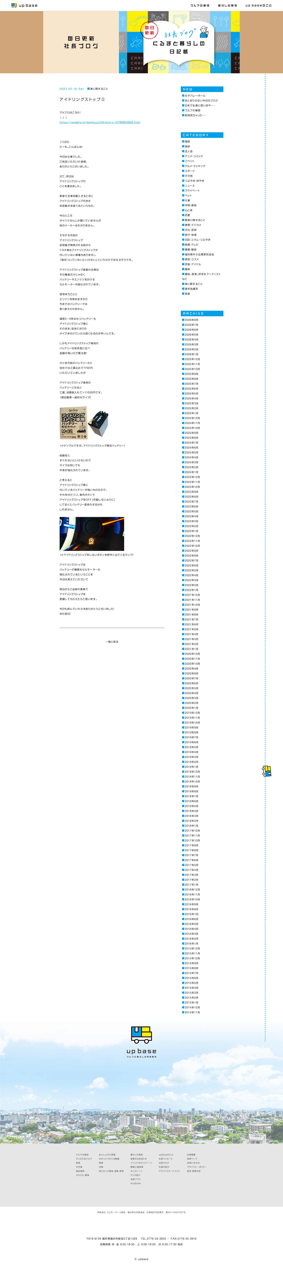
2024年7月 (191, 443)
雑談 (187, 141)
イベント (190, 161)
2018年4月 (191, 811)
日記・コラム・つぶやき (197, 240)
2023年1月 (191, 531)
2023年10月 (192, 487)
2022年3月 (191, 580)
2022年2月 (191, 585)
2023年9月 (191, 492)
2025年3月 (191, 403)
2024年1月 (191, 472)
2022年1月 (191, 590)
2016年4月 (191, 929)
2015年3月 (191, 993)
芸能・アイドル (193, 264)
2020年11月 (192, 659)
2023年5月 (191, 511)
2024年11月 (192, 423)
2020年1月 (191, 708)
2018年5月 (191, 806)
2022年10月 (192, 546)
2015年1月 (191, 1002)
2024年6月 (191, 447)
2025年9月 (191, 374)
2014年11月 (192, 1012)
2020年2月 (191, 703)
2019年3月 (191, 757)
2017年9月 (191, 845)
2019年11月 (192, 718)
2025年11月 (192, 364)
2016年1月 (191, 943)
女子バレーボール (195, 95)
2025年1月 (191, 413)
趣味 (187, 269)
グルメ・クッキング (195, 166)
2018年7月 (191, 796)
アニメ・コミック (194, 156)
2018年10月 (192, 781)
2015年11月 (192, 953)
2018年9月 (191, 786)
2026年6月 (191, 330)
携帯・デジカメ (193, 225)
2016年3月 (191, 934)
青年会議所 (191, 289)
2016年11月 (192, 894)
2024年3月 (191, 462)
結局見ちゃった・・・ (195, 115)
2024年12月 (192, 418)
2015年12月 (192, 948)
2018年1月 (191, 826)
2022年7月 (191, 560)
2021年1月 (191, 649)
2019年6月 (191, 742)
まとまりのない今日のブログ (201, 100)
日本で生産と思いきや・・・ (199, 105)
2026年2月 (191, 349)
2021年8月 (191, 614)
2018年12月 (192, 772)
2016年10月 (192, 899)
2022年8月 (191, 555)
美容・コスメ (192, 259)
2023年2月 (191, 526)
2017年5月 (191, 865)
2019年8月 (191, 732)
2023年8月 (191, 497)
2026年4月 (191, 339)
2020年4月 (191, 693)
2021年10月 (192, 605)
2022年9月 (191, 551)
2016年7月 (191, 914)
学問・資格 (191, 205)
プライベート (192, 190)
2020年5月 (191, 688)
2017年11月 (192, 835)
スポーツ (190, 171)
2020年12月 (192, 654)
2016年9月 (191, 904)
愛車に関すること (195, 220)
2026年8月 (191, 320)
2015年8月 (191, 968)
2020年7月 (191, 678)
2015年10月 (192, 958)
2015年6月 (191, 978)
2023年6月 (191, 506)
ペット (188, 195)
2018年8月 (191, 791)
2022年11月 (192, 541)
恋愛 (187, 215)
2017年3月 (191, 875)
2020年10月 (192, 664)
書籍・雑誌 (191, 249)
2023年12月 (192, 477)
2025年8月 (191, 379)
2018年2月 (191, 821)
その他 (189, 176)
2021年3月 (191, 639)
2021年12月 (192, 595)
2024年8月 (191, 438)
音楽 (187, 294)
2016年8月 (191, 909)
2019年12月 (192, 713)
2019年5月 (191, 747)
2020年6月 (191, 683)
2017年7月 (191, 855)
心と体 (189, 210)
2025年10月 (192, 369)
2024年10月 (192, 428)
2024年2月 (191, 467)
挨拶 (187, 146)
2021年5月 (191, 629)
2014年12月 (192, 1007)
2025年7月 (191, 384)
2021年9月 (191, 609)
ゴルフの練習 (192, 110)
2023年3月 (191, 521)
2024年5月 (191, 452)
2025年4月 (191, 398)
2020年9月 (191, 668)
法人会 (189, 151)
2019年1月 (191, 767)
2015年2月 (191, 997)
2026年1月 (191, 354)
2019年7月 (191, 737)
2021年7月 (191, 619)
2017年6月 (191, 860)
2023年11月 (192, 482)
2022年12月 (192, 536)
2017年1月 (191, 885)
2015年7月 (191, 973)
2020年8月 (191, 673)
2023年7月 (191, 501)
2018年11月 (192, 776)
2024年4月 (191, 457)
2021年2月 (191, 644)
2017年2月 (191, 880)
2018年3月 (191, 816)
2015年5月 (191, 983)
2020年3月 (191, 698)
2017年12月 (192, 830)
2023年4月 (191, 516)
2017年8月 (191, 850)
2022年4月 (191, 575)
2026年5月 (191, 334)
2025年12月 (192, 359)
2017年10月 (192, 840)
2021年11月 (192, 600)
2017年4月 (191, 870)
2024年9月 (191, 433)
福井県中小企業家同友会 (199, 254)
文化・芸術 (191, 230)
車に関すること (99, 89)
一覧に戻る (112, 642)
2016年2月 (191, 939)
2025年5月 (191, 393)
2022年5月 (191, 570)
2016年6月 (191, 919)
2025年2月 (191, 408)
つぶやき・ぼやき (194, 181)
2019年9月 (191, 727)
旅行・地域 (191, 235)
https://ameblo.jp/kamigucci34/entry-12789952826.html (100, 122)
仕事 (187, 200)
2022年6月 (191, 565)
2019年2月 (191, 762)
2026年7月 (191, 325)
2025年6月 (191, 388)
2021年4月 (191, 634)
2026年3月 (191, 344)
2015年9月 (191, 963)
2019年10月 (192, 722)
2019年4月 (191, 752)
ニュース (190, 185)
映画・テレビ (192, 244)
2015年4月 (191, 988)
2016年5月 (191, 924)
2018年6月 (191, 801)
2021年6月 (191, 624)
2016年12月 (192, 889)
